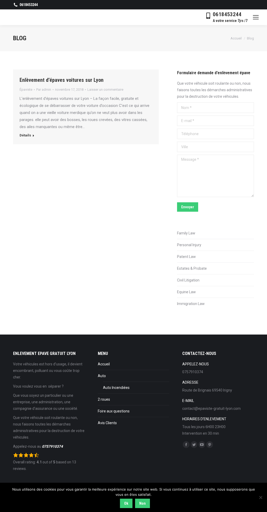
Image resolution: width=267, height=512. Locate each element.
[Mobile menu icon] (256, 17)
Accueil (104, 364)
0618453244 (29, 5)
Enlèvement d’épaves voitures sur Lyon (62, 80)
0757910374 (52, 446)
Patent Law (186, 257)
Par (43, 89)
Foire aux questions (114, 411)
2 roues (104, 399)
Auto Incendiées (116, 388)
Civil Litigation (188, 280)
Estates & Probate (192, 268)
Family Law (186, 233)
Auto (102, 376)
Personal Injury (189, 245)
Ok (126, 503)
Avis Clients (107, 423)
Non (142, 503)
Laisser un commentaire (105, 89)
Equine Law (186, 292)
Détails (25, 135)
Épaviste (26, 89)
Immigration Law (191, 304)
